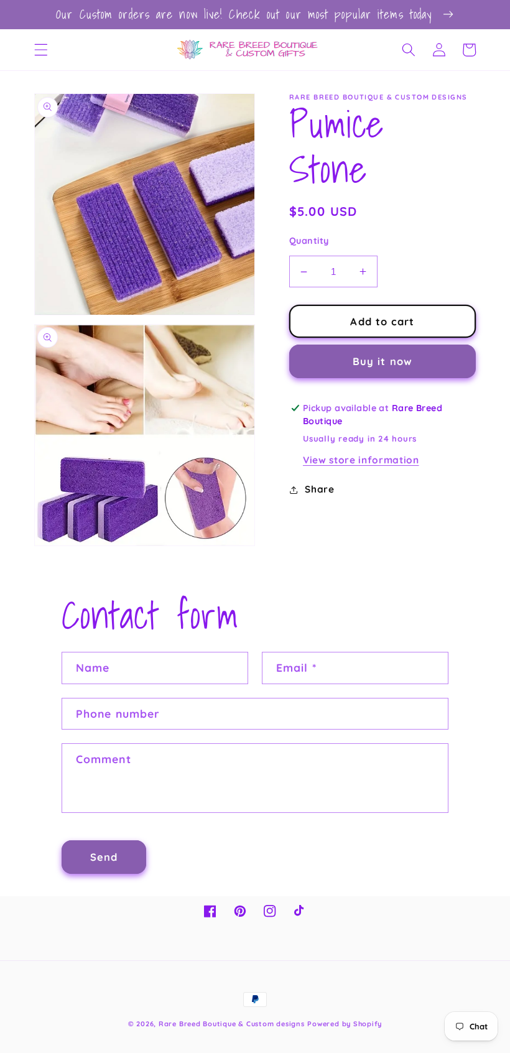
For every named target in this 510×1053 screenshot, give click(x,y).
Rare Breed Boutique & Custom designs (232, 1023)
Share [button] (319, 489)
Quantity (309, 240)
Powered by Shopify (344, 1023)
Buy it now (382, 361)
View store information (361, 460)
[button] (41, 50)
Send (104, 856)
